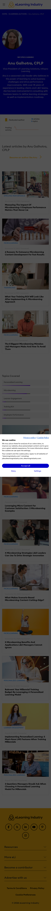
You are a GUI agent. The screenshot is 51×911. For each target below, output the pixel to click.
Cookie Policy (43, 437)
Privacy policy (29, 437)
